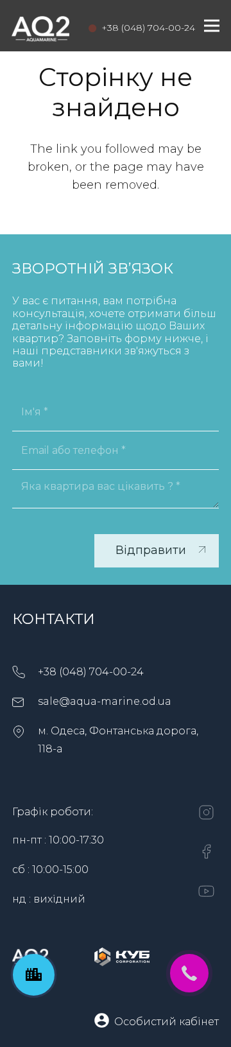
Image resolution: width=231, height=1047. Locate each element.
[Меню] (212, 26)
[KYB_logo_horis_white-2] (122, 957)
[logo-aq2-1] (40, 25)
